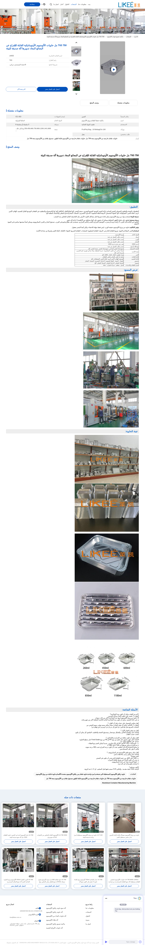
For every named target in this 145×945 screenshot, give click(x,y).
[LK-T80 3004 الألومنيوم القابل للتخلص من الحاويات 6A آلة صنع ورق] (52, 818)
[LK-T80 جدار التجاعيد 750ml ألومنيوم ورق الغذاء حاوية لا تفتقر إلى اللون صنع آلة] (88, 862)
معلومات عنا (82, 4)
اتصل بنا (56, 4)
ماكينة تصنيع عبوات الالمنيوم (115, 36)
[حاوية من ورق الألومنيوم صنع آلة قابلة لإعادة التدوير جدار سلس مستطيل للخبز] (124, 818)
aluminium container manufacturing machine (119, 783)
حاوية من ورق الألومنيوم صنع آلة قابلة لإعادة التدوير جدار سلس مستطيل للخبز (124, 836)
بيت (89, 4)
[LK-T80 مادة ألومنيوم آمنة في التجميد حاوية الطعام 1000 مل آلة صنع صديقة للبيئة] (18, 818)
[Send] (106, 942)
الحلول (67, 4)
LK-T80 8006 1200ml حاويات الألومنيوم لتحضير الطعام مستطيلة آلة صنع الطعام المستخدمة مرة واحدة (124, 881)
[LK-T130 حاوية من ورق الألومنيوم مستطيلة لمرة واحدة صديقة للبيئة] (88, 818)
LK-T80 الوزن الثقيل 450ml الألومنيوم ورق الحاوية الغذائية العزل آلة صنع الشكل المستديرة (18, 881)
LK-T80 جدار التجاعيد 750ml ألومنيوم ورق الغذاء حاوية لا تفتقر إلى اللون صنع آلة (88, 881)
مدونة (87, 920)
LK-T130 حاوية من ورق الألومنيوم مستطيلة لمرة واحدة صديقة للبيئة (88, 836)
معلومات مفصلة (123, 103)
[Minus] (106, 898)
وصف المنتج (94, 103)
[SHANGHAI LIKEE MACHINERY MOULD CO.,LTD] (129, 4)
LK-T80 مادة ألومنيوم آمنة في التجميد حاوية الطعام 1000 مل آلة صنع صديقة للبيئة (18, 836)
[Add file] (140, 942)
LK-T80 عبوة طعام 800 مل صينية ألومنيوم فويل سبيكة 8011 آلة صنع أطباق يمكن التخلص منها (52, 881)
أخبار (61, 4)
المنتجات (74, 4)
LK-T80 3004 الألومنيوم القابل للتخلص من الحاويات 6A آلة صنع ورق (52, 836)
